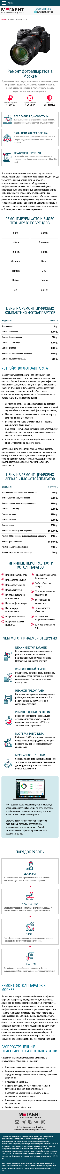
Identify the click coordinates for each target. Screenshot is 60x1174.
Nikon (16, 242)
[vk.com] (36, 1122)
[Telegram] (23, 1122)
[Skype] (30, 1122)
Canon (44, 233)
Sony (15, 233)
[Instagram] (43, 1122)
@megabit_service (45, 11)
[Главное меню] (3, 3)
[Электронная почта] (17, 1122)
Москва (10, 2)
